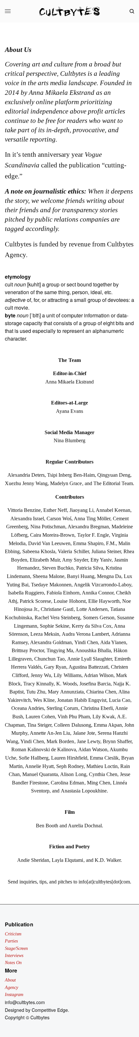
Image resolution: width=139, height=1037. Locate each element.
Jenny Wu (41, 675)
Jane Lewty (88, 741)
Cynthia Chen (103, 774)
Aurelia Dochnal (85, 825)
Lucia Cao (119, 700)
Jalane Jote (84, 733)
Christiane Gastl (57, 609)
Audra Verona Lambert (85, 634)
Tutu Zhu (35, 691)
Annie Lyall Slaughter (89, 659)
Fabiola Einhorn (63, 592)
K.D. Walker (108, 860)
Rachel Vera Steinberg (57, 617)
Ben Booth (47, 825)
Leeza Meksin (44, 634)
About (10, 980)
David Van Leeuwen (49, 543)
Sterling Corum (62, 708)
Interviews (14, 955)
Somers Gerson (98, 617)
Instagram (14, 994)
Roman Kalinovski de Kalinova (43, 749)
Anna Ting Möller (92, 518)
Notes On (13, 962)
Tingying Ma (60, 650)
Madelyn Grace (66, 483)
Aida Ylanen (113, 642)
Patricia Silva (89, 568)
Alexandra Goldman (51, 642)
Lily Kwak (103, 716)
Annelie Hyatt (39, 766)
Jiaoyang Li (81, 510)
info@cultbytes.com (25, 1002)
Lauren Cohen (40, 716)
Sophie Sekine (54, 626)
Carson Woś (59, 518)
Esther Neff (55, 510)
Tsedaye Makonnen (51, 584)
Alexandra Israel (27, 518)
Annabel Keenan (113, 510)
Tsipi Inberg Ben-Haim (70, 475)
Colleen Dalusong (72, 725)
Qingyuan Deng (113, 475)
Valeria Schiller (73, 551)
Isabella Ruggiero (26, 592)
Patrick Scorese (35, 601)
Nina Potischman (47, 526)
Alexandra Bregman (88, 526)
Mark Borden (60, 741)
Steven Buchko (57, 568)
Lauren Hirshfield (69, 758)
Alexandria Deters (26, 475)
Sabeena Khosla (38, 551)
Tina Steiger (39, 725)
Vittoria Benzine (24, 510)
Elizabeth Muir (45, 560)
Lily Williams (67, 675)
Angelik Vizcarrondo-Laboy (102, 584)
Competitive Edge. (50, 1010)
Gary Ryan (55, 667)
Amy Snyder (75, 560)
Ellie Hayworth (104, 601)
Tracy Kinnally (38, 683)
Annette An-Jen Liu (50, 733)
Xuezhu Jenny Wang (26, 483)
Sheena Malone (48, 576)
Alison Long (73, 774)
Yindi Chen (86, 642)
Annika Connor (97, 592)
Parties (11, 941)
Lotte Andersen (92, 609)
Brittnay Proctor (28, 650)
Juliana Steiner (106, 551)
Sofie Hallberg (33, 758)
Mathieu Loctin (102, 766)
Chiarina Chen (101, 691)
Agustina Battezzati (88, 667)
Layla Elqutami (67, 860)
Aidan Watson (92, 749)
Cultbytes (39, 1017)
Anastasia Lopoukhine (84, 790)
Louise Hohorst (69, 601)
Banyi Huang (80, 576)
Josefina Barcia (95, 683)
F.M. (111, 543)
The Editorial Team (113, 483)
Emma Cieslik (104, 758)
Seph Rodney (70, 766)
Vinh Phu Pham (74, 716)
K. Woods (66, 683)
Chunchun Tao (49, 659)
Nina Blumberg (69, 440)
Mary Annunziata (65, 691)
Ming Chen (98, 782)
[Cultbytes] (69, 11)
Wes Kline (44, 700)
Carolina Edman (67, 782)
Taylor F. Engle (93, 535)
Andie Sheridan (33, 860)
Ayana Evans (69, 411)
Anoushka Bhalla (93, 650)
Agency (11, 987)
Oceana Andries (27, 708)
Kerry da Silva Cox (92, 626)
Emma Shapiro (88, 543)
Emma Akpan (108, 725)
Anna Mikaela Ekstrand (69, 381)
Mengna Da (109, 576)
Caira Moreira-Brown (52, 535)
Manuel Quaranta (40, 774)
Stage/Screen (16, 948)
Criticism (13, 934)
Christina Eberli (97, 708)
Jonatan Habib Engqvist (81, 700)
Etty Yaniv (101, 560)
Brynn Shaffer (117, 741)
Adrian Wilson (98, 675)
